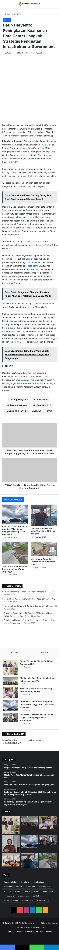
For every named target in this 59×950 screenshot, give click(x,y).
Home (7, 14)
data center (33, 265)
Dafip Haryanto (20, 399)
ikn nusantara (15, 891)
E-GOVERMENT (42, 405)
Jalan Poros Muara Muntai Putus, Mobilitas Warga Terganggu (14, 569)
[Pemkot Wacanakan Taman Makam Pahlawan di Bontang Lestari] (11, 843)
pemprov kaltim (27, 901)
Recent (44, 652)
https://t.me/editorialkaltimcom (26, 383)
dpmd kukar (25, 882)
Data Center (41, 399)
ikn (5, 891)
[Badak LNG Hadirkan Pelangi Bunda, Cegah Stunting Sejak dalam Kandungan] (10, 717)
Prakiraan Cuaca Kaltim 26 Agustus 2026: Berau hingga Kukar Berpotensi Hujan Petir (37, 704)
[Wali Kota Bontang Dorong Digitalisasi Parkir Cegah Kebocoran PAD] (11, 859)
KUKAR (37, 411)
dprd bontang (38, 882)
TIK (50, 411)
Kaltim (14, 14)
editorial (8, 53)
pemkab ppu (38, 896)
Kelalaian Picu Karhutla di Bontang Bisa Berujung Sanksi (28, 606)
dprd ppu (31, 887)
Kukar (20, 14)
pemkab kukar (9, 896)
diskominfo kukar (18, 405)
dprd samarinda (44, 887)
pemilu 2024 (48, 891)
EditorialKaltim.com (49, 923)
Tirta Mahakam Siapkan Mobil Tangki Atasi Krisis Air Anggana (44, 531)
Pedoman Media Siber (33, 932)
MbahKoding (38, 927)
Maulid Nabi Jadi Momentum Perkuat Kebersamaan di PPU (29, 599)
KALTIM (27, 891)
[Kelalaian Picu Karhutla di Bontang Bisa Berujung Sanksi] (10, 692)
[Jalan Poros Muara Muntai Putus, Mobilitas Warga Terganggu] (15, 553)
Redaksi (48, 932)
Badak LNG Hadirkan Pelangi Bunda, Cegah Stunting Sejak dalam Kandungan (37, 717)
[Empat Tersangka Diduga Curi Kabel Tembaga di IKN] (10, 667)
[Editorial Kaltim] (29, 4)
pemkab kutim (23, 896)
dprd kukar (20, 887)
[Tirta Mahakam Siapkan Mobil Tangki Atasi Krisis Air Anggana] (44, 515)
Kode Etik (19, 932)
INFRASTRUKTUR (17, 411)
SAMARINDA (42, 901)
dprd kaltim (8, 887)
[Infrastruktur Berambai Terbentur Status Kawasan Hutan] (44, 549)
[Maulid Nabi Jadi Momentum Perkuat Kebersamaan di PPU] (10, 681)
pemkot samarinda (11, 901)
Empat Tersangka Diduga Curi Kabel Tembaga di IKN (27, 592)
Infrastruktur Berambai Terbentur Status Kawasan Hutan (43, 561)
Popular (15, 652)
